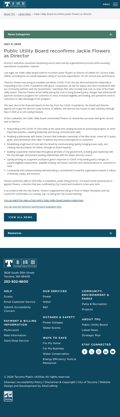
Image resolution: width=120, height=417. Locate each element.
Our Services (55, 291)
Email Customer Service (19, 301)
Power (47, 296)
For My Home (52, 343)
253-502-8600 (16, 281)
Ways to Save (55, 337)
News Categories (19, 34)
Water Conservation (56, 353)
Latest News (90, 330)
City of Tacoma (87, 382)
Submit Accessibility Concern (17, 309)
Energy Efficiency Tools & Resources (59, 361)
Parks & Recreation (94, 304)
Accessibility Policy (30, 382)
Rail (45, 307)
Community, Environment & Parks (95, 295)
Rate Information (15, 335)
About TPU (91, 319)
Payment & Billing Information (20, 322)
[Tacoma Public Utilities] (15, 4)
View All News (20, 217)
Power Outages (53, 322)
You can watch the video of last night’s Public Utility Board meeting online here (43, 200)
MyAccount (11, 330)
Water (47, 301)
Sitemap (9, 382)
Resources (14, 233)
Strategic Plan (91, 335)
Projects (87, 309)
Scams (8, 296)
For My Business (53, 348)
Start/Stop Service (16, 340)
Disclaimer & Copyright (60, 382)
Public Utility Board (95, 324)
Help (8, 291)
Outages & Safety (59, 317)
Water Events (51, 327)
